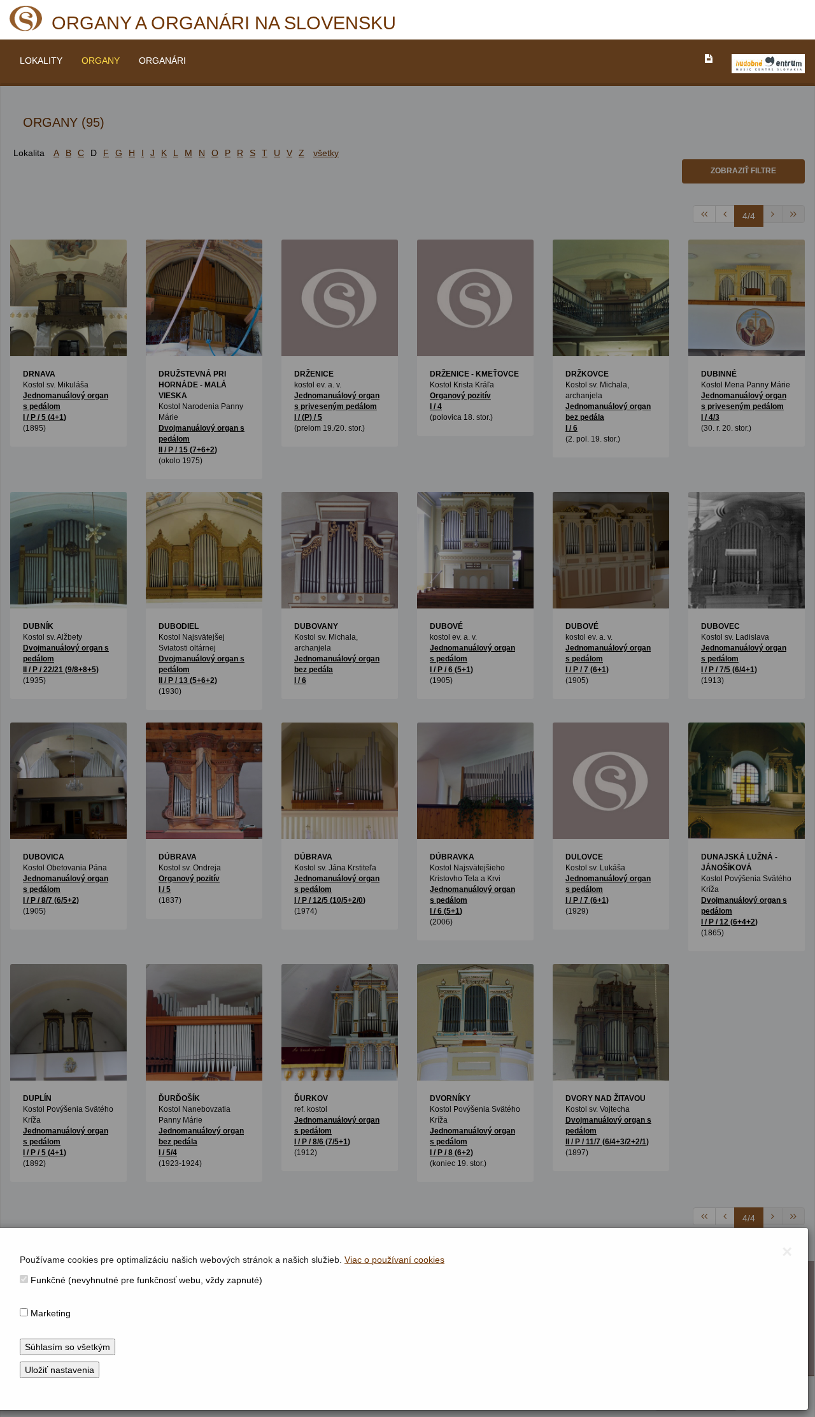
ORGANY (101, 60)
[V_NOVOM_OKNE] (768, 64)
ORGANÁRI (162, 60)
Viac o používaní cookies (394, 1260)
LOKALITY (41, 60)
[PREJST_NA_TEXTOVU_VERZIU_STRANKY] (708, 59)
